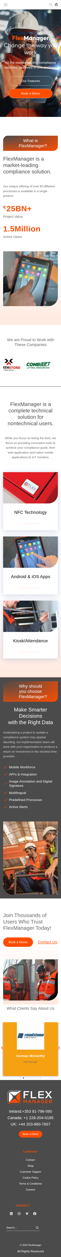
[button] (2, 1048)
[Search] (37, 1227)
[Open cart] (56, 4)
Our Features (30, 81)
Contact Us (47, 942)
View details (30, 521)
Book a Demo (30, 93)
